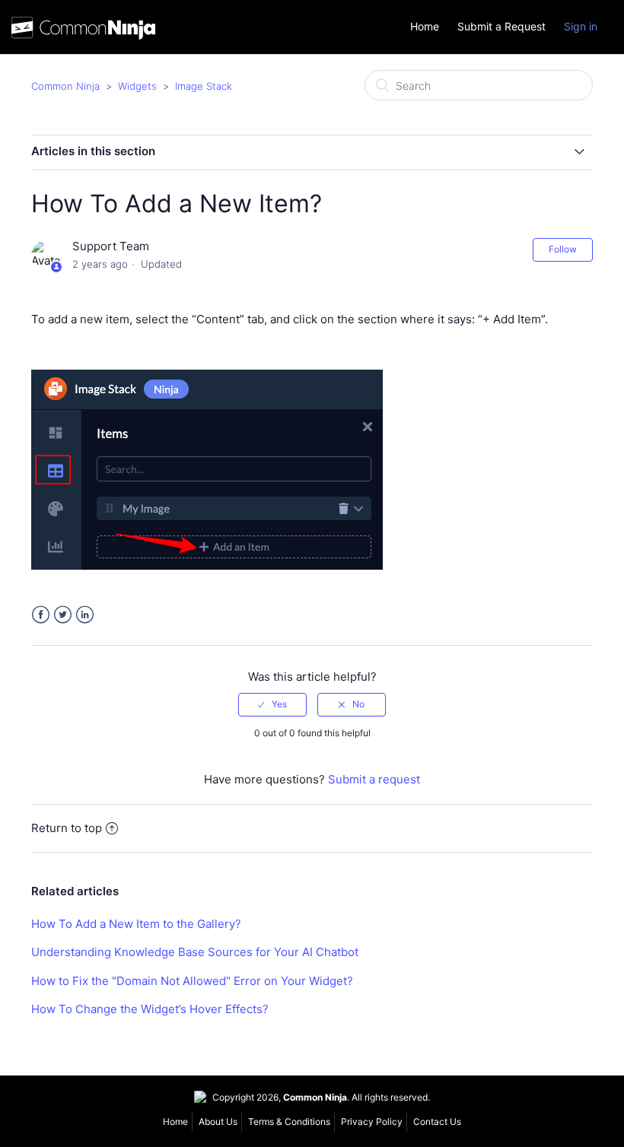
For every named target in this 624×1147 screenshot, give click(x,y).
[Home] (83, 31)
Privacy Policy (372, 1121)
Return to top (66, 828)
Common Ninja (65, 86)
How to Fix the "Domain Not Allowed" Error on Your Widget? (192, 981)
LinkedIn (84, 614)
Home (424, 26)
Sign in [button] (580, 26)
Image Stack (203, 86)
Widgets (137, 86)
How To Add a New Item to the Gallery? (136, 924)
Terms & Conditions (289, 1121)
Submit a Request (501, 26)
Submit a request (374, 779)
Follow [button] (563, 249)
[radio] (272, 704)
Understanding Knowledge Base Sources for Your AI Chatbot (194, 952)
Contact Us (437, 1121)
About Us (218, 1121)
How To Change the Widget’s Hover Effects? (150, 1009)
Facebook (40, 614)
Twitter (62, 614)
